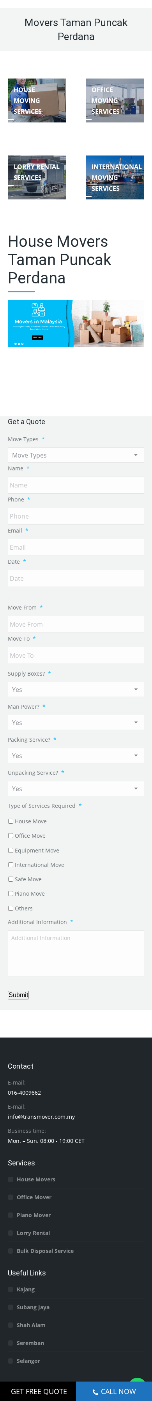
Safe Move (28, 879)
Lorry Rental (33, 1233)
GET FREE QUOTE (39, 1391)
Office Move (30, 835)
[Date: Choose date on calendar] (8, 598)
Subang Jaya (33, 1307)
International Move (39, 864)
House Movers (36, 1179)
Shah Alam (31, 1325)
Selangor (28, 1360)
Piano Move (30, 893)
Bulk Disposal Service (45, 1250)
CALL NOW (118, 1391)
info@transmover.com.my (41, 1116)
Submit (18, 995)
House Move (31, 821)
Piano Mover (34, 1215)
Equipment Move (37, 850)
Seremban (30, 1343)
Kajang (26, 1289)
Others (24, 908)
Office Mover (34, 1197)
